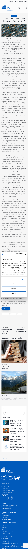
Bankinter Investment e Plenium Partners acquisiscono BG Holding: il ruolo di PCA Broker (17, 422)
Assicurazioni (5, 314)
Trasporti (19, 314)
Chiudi (14, 293)
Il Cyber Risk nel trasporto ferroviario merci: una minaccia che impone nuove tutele (17, 439)
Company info (22, 545)
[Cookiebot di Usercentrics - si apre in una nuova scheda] (16, 254)
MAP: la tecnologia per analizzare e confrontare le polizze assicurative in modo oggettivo (17, 447)
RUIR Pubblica (5, 546)
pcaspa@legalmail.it (6, 492)
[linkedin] (7, 498)
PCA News (14, 16)
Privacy (12, 546)
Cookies (17, 546)
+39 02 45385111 (6, 519)
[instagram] (11, 498)
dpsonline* (4, 548)
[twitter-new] (2, 498)
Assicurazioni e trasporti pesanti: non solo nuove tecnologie (13, 398)
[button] (22, 8)
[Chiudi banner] (25, 254)
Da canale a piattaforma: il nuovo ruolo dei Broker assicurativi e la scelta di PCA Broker (17, 431)
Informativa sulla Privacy (18, 298)
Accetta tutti (14, 283)
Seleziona (13, 288)
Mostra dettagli (19, 279)
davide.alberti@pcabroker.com (9, 250)
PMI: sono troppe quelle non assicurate (10, 367)
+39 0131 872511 (6, 509)
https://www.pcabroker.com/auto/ (10, 251)
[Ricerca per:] (14, 413)
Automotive (12, 314)
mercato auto (13, 58)
